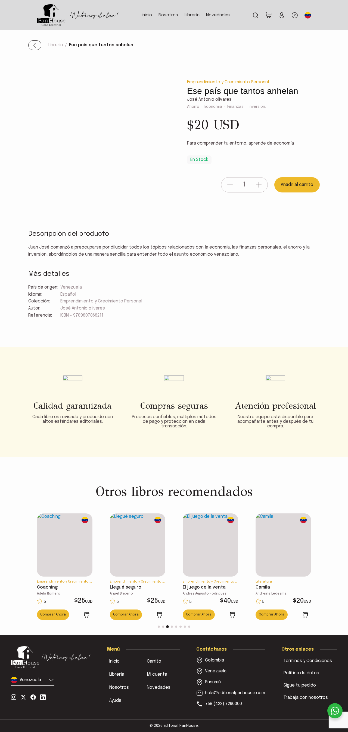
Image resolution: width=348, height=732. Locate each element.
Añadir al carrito (297, 184)
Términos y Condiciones (308, 661)
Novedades (218, 15)
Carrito (154, 661)
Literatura (264, 581)
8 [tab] (189, 627)
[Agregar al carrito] (86, 614)
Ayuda (115, 700)
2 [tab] (163, 627)
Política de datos (301, 673)
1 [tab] (159, 627)
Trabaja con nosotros (306, 697)
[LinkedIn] (43, 697)
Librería (192, 15)
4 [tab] (172, 627)
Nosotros (168, 15)
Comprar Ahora (53, 614)
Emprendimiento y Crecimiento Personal (228, 82)
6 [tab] (180, 627)
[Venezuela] (51, 657)
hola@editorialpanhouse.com (235, 693)
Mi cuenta (157, 674)
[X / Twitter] (23, 697)
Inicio (147, 15)
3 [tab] (167, 626)
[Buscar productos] (255, 15)
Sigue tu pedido (300, 685)
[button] (307, 15)
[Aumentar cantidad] (258, 184)
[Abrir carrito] (268, 15)
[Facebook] (33, 697)
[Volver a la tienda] (34, 45)
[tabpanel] (64, 567)
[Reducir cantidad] (230, 184)
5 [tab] (176, 627)
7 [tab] (185, 627)
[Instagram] (13, 697)
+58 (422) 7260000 (223, 704)
